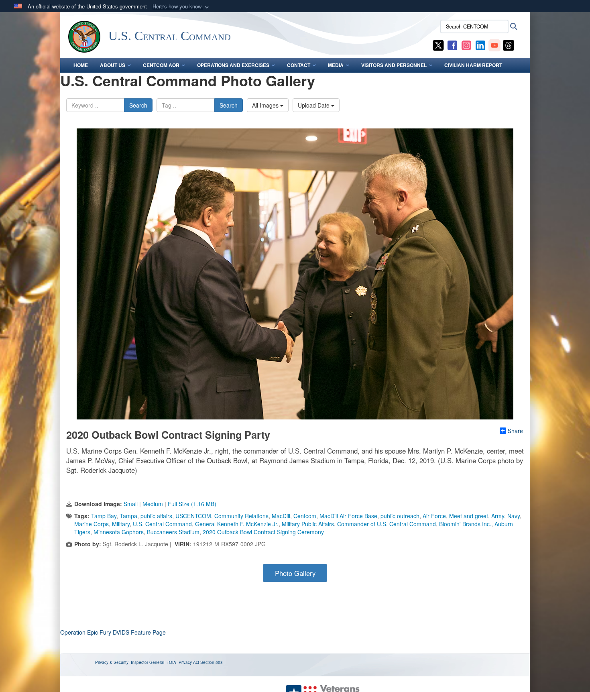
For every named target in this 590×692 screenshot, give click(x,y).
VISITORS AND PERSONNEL (394, 65)
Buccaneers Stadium (173, 532)
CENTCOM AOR (161, 65)
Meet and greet (468, 516)
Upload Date (314, 105)
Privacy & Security (111, 662)
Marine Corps (91, 524)
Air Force (434, 516)
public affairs (156, 516)
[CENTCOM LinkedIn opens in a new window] (480, 45)
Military (121, 524)
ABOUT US (112, 65)
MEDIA (336, 65)
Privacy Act (189, 662)
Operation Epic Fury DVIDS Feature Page (113, 632)
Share (515, 430)
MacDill (281, 516)
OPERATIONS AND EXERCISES (233, 65)
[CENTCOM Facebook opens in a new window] (452, 45)
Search (138, 105)
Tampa (128, 516)
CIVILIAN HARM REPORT (473, 65)
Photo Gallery (295, 573)
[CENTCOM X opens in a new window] (438, 45)
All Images (266, 105)
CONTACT (298, 65)
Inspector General (147, 662)
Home (80, 65)
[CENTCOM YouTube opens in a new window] (494, 45)
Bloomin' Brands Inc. (465, 524)
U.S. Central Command (162, 524)
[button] (181, 6)
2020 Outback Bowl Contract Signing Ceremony (263, 532)
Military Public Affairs (308, 524)
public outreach (399, 516)
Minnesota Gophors (119, 532)
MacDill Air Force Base (348, 516)
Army (497, 516)
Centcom (304, 516)
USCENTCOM (193, 516)
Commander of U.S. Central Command (386, 524)
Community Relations (241, 516)
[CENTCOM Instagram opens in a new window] (466, 45)
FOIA (171, 662)
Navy (513, 516)
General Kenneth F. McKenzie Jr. (237, 524)
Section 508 (211, 662)
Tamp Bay (103, 516)
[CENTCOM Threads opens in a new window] (508, 45)
